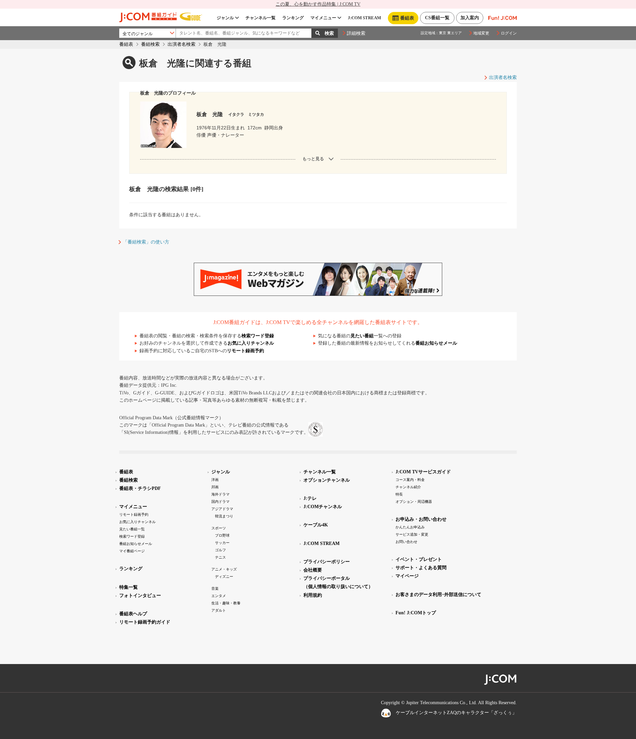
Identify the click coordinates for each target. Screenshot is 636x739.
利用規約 (312, 595)
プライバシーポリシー (326, 561)
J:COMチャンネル (322, 506)
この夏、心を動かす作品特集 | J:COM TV (318, 4)
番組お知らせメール (436, 343)
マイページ (407, 575)
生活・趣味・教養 (225, 603)
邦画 (215, 487)
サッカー (222, 543)
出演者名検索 (181, 44)
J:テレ (310, 498)
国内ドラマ (220, 502)
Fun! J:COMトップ (416, 612)
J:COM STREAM (364, 17)
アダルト (218, 610)
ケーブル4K (315, 524)
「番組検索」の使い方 (146, 241)
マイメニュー (323, 17)
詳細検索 (356, 33)
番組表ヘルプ (133, 613)
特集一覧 (128, 587)
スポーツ (218, 528)
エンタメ (218, 596)
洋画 (215, 480)
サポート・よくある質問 (421, 567)
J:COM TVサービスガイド (423, 471)
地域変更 (481, 33)
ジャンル (225, 17)
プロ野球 (222, 535)
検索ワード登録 (257, 335)
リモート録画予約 (245, 350)
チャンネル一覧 (260, 17)
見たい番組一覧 (132, 529)
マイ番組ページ (132, 551)
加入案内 (469, 17)
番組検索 (150, 44)
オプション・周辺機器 (414, 502)
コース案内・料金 (410, 480)
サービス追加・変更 (412, 534)
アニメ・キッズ (224, 569)
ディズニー (224, 576)
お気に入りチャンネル (251, 343)
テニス (220, 557)
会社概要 (312, 570)
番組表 (126, 44)
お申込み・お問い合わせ (421, 519)
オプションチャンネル (326, 480)
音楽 (215, 588)
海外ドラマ (220, 494)
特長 (399, 494)
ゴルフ (220, 550)
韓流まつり (224, 516)
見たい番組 (362, 335)
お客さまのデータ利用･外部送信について (438, 594)
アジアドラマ (222, 509)
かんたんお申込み (410, 527)
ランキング (293, 17)
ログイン (509, 33)
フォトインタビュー (140, 595)
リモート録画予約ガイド (144, 622)
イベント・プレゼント (419, 559)
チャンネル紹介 (408, 487)
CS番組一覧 (437, 17)
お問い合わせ (406, 542)
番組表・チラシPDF (140, 488)
